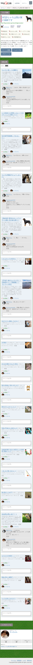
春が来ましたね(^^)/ (7, 492)
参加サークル (27, 641)
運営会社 (29, 660)
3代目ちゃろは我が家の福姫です (9, 646)
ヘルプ (24, 660)
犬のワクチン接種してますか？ (10, 321)
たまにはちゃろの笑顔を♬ (9, 258)
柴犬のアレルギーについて (9, 406)
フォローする (17, 50)
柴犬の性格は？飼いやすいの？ (10, 385)
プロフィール (6, 54)
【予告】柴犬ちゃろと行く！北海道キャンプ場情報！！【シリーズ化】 (11, 282)
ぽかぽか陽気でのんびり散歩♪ (10, 364)
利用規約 (19, 660)
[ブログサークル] (6, 3)
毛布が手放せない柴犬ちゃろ (10, 428)
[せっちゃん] (11, 84)
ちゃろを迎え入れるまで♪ (9, 598)
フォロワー (16, 641)
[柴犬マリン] (4, 88)
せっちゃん (6, 26)
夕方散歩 (4, 342)
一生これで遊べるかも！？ (9, 471)
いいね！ (5, 83)
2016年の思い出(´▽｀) (9, 514)
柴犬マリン (9, 87)
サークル (13, 660)
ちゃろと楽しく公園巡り (10, 70)
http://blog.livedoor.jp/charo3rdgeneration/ (12, 23)
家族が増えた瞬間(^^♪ (8, 577)
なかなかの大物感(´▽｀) (8, 556)
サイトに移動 (6, 50)
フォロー (6, 641)
